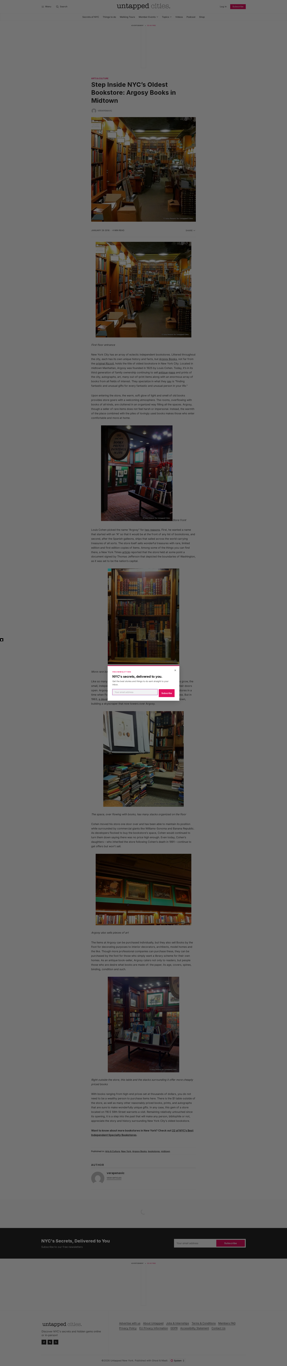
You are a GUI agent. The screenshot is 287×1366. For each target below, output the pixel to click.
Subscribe (166, 693)
